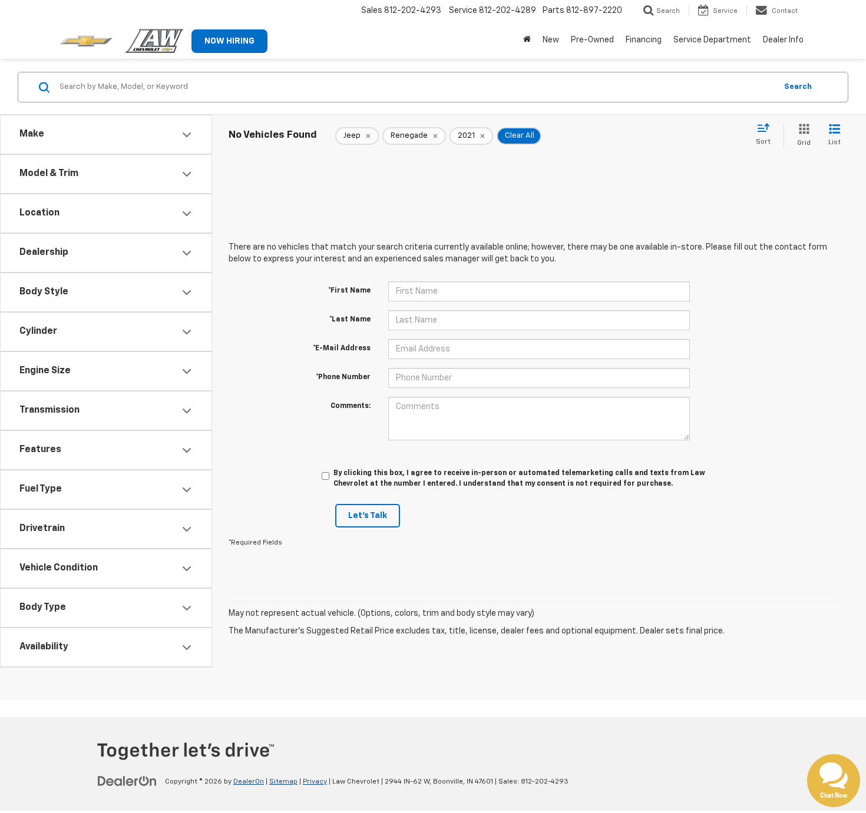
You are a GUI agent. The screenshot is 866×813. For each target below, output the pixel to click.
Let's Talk (367, 516)
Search (798, 87)
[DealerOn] (127, 781)
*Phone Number (343, 377)
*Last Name (350, 319)
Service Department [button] (712, 40)
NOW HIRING (229, 41)
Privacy (315, 781)
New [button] (551, 40)
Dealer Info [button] (783, 40)
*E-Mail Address (342, 348)
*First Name (349, 290)
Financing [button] (644, 40)
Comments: (350, 406)
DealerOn (248, 781)
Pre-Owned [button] (592, 40)
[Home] (527, 40)
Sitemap (283, 781)
